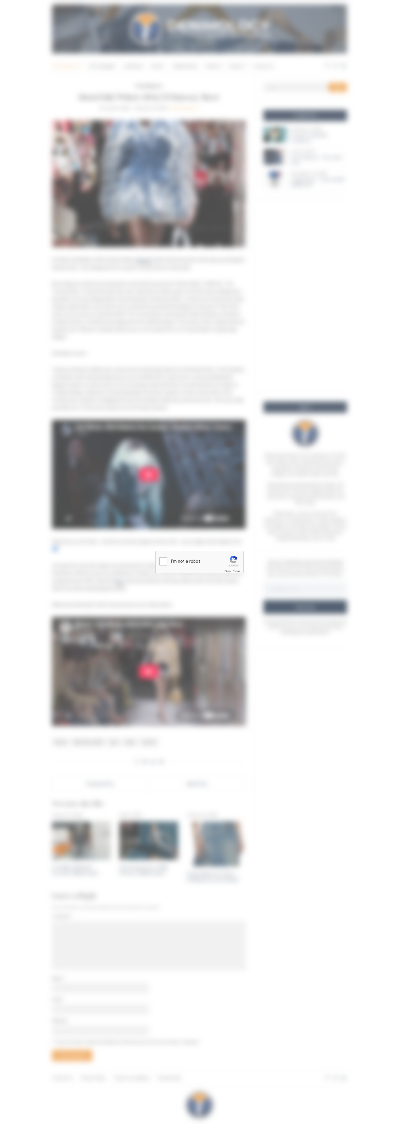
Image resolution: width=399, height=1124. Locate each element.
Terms (236, 571)
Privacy (227, 571)
